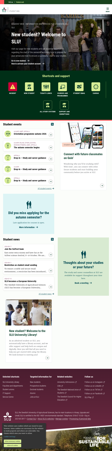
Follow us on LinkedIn (93, 386)
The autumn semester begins (27, 147)
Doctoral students (36, 389)
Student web (20, 2)
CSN (59, 386)
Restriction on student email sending (20, 265)
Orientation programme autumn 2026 (30, 134)
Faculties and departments (13, 386)
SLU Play (88, 397)
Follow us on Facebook (93, 393)
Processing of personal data (80, 419)
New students (35, 382)
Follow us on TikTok (92, 389)
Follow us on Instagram (94, 382)
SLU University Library (11, 382)
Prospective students (38, 386)
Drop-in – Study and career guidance (30, 158)
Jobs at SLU (34, 397)
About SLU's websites (46, 419)
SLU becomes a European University (20, 281)
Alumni (32, 393)
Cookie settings (9, 437)
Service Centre (8, 397)
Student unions (8, 389)
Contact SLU (31, 419)
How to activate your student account (26, 64)
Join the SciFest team (14, 249)
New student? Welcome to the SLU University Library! (27, 333)
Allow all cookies (12, 445)
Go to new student (18, 61)
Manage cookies (62, 419)
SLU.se (11, 2)
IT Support (6, 393)
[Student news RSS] (52, 239)
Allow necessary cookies (12, 441)
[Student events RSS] (52, 124)
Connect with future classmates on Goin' (83, 156)
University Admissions (65, 382)
